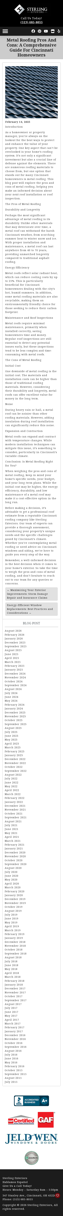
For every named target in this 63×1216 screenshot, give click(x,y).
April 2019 (12, 926)
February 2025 (14, 665)
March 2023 (13, 747)
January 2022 (14, 802)
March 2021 (13, 840)
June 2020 (11, 875)
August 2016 (13, 1050)
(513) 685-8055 (31, 22)
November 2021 (15, 809)
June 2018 (11, 965)
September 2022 (16, 770)
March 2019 (13, 930)
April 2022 (12, 790)
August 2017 (13, 1004)
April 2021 (12, 836)
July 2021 (11, 825)
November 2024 (15, 677)
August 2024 (13, 689)
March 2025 (13, 662)
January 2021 (14, 848)
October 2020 (14, 860)
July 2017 (11, 1008)
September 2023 (16, 724)
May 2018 (11, 969)
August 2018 (13, 957)
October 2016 (14, 1043)
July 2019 (11, 914)
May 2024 (11, 700)
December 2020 (15, 852)
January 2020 (14, 895)
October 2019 (14, 906)
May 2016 (11, 1062)
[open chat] (56, 1197)
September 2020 (16, 864)
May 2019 (11, 922)
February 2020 (14, 891)
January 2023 (14, 755)
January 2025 (14, 669)
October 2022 (14, 766)
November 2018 (15, 945)
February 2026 (14, 634)
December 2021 (15, 805)
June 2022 (11, 782)
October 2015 (14, 1070)
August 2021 (13, 821)
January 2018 (14, 984)
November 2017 (15, 992)
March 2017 (13, 1023)
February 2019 (14, 934)
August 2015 (13, 1077)
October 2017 (14, 996)
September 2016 (16, 1046)
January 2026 (14, 638)
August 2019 (13, 910)
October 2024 (14, 681)
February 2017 (14, 1027)
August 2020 (13, 868)
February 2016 (14, 1066)
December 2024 (15, 673)
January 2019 (14, 938)
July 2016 (11, 1054)
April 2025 (12, 658)
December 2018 (15, 942)
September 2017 (16, 1000)
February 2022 (14, 798)
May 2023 (11, 739)
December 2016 (15, 1035)
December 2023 (15, 712)
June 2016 (11, 1058)
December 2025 (15, 642)
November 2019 (15, 903)
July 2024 (11, 693)
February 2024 (14, 704)
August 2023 (13, 728)
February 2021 (14, 844)
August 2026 (13, 630)
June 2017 (11, 1012)
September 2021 (16, 817)
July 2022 (11, 778)
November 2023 (15, 716)
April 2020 (12, 883)
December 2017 (15, 988)
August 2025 (13, 650)
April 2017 (12, 1019)
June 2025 (11, 654)
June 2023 (11, 735)
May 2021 (11, 833)
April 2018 (12, 973)
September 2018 (16, 953)
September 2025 (16, 646)
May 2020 (11, 879)
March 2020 (13, 887)
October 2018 (14, 949)
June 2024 (11, 696)
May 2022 (11, 786)
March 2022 (13, 794)
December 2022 (15, 759)
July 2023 (11, 732)
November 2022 (15, 763)
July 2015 (11, 1081)
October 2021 (14, 813)
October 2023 (14, 720)
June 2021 (11, 829)
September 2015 (16, 1074)
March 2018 (13, 976)
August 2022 (13, 774)
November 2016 (15, 1039)
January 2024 (14, 708)
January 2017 (14, 1031)
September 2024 (16, 685)
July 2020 (11, 872)
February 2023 (14, 751)
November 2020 (15, 856)
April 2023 (12, 743)
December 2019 (15, 899)
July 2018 (11, 961)
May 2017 (11, 1015)
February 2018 (14, 980)
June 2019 (11, 918)
